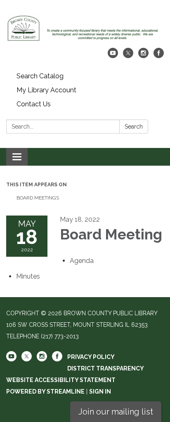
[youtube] (113, 56)
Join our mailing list (115, 412)
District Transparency (105, 368)
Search (134, 126)
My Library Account (46, 90)
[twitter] (128, 56)
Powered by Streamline (45, 391)
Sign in (100, 391)
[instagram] (143, 56)
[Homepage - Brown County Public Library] (85, 28)
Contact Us (34, 104)
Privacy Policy (91, 357)
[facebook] (158, 56)
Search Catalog (40, 76)
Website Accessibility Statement (61, 380)
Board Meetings (38, 198)
